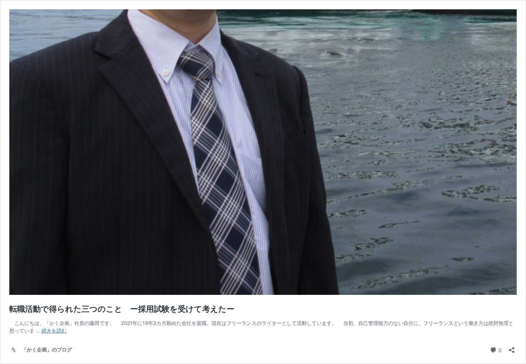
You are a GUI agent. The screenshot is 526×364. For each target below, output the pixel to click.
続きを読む (54, 330)
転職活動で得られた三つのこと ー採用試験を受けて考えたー (121, 308)
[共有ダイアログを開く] (512, 347)
